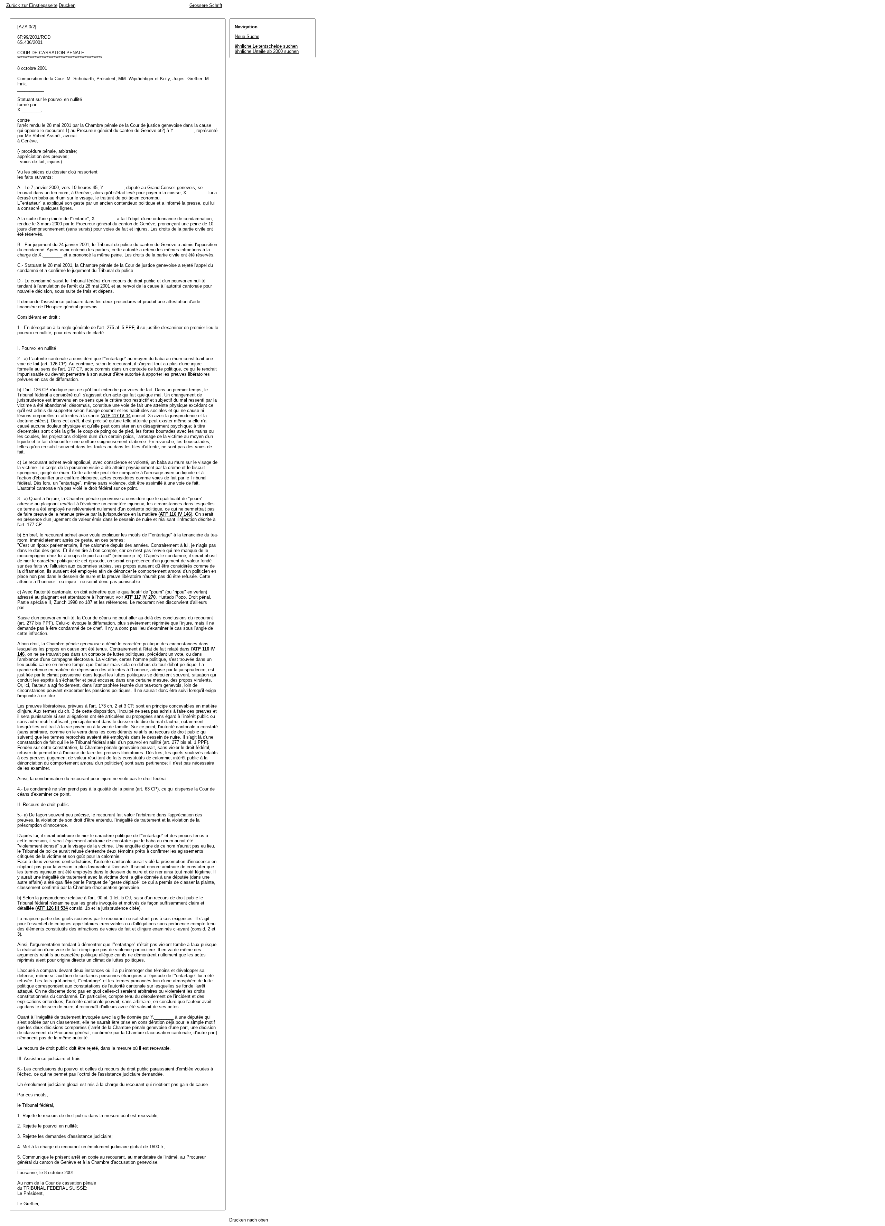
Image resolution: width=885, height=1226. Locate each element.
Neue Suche (247, 36)
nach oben (257, 1220)
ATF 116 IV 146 (175, 514)
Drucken (67, 5)
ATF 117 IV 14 (116, 415)
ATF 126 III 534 (52, 908)
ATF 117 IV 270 (140, 597)
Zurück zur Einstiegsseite (31, 5)
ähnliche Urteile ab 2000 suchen (267, 51)
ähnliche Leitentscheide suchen (266, 46)
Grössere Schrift (205, 5)
